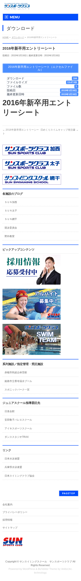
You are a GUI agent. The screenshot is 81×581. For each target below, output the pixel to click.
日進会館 (10, 411)
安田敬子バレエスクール (18, 419)
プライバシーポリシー (14, 512)
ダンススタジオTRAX (17, 436)
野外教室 (10, 236)
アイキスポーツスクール (18, 428)
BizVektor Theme (47, 569)
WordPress (29, 569)
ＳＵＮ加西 (11, 202)
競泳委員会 (11, 227)
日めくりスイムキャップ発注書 (59, 129)
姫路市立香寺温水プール (18, 381)
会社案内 (7, 504)
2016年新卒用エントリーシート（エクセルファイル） (40, 68)
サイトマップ (9, 527)
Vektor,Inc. (66, 569)
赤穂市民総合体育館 (16, 372)
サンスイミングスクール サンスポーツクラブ (46, 561)
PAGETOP (68, 493)
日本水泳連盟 (12, 458)
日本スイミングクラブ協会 (19, 475)
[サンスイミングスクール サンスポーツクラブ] (17, 7)
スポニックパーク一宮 (17, 389)
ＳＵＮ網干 (11, 219)
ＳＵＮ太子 (11, 210)
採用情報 (7, 519)
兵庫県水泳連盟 (13, 467)
